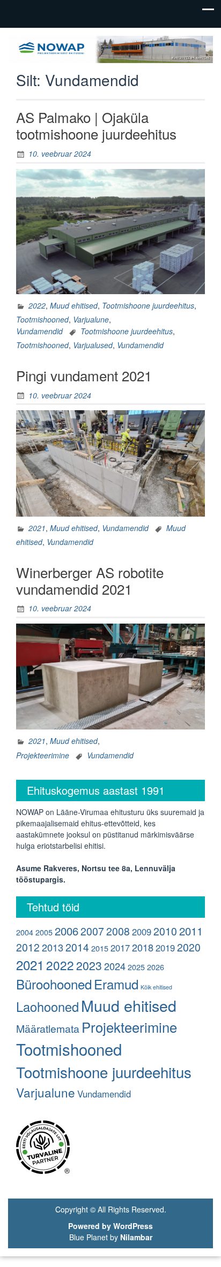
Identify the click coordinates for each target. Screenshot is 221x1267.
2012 (28, 947)
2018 (142, 947)
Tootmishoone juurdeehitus (148, 305)
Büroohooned (54, 983)
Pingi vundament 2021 (84, 375)
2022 (37, 305)
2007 (92, 931)
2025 (136, 966)
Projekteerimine (42, 755)
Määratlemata (47, 1028)
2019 (165, 947)
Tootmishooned (42, 319)
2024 (115, 966)
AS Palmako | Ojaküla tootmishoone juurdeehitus (96, 125)
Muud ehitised (74, 305)
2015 (99, 948)
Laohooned (47, 1006)
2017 (120, 947)
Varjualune (91, 319)
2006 (66, 931)
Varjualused (93, 345)
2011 (191, 931)
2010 (165, 931)
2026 (155, 966)
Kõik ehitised (156, 987)
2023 (89, 965)
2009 (141, 931)
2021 (37, 528)
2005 (44, 932)
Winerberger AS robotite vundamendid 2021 (90, 580)
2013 (52, 947)
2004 (24, 932)
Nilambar (136, 1237)
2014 (77, 947)
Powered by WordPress (110, 1225)
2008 (118, 931)
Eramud (116, 983)
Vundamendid (39, 331)
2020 (189, 947)
